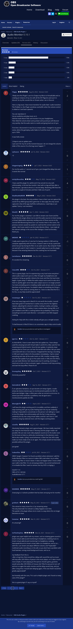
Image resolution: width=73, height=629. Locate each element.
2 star (6, 73)
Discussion (44, 43)
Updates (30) (15, 43)
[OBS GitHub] (56, 13)
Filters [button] (67, 86)
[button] (13, 22)
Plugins (17, 22)
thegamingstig (17, 165)
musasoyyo (16, 298)
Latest (4, 86)
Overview (5, 43)
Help (57, 9)
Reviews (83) (26, 43)
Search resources (17, 27)
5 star (6, 58)
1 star (6, 78)
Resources (26, 22)
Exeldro (11, 38)
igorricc (15, 339)
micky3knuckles (18, 179)
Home (29, 9)
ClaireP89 (15, 270)
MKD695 (15, 237)
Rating (22, 86)
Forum (65, 9)
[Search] (69, 22)
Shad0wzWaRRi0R (18, 196)
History (35, 43)
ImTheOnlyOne (17, 533)
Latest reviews (6, 27)
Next (20, 588)
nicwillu (15, 425)
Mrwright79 (16, 404)
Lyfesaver (15, 152)
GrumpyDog (16, 371)
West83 (14, 212)
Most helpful (13, 86)
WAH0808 (15, 489)
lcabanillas (16, 452)
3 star (6, 68)
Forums (9, 22)
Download (39, 9)
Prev (4, 588)
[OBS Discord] (49, 13)
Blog (50, 9)
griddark (15, 503)
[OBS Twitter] (52, 13)
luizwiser (15, 519)
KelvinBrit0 (16, 385)
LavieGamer (16, 256)
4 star (6, 63)
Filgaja (14, 92)
